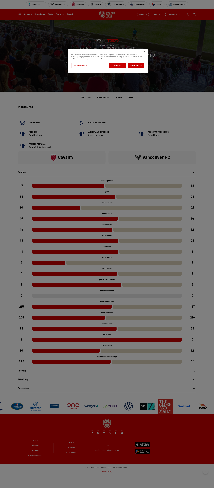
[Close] (144, 51)
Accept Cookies (136, 65)
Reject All (117, 65)
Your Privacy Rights (80, 65)
